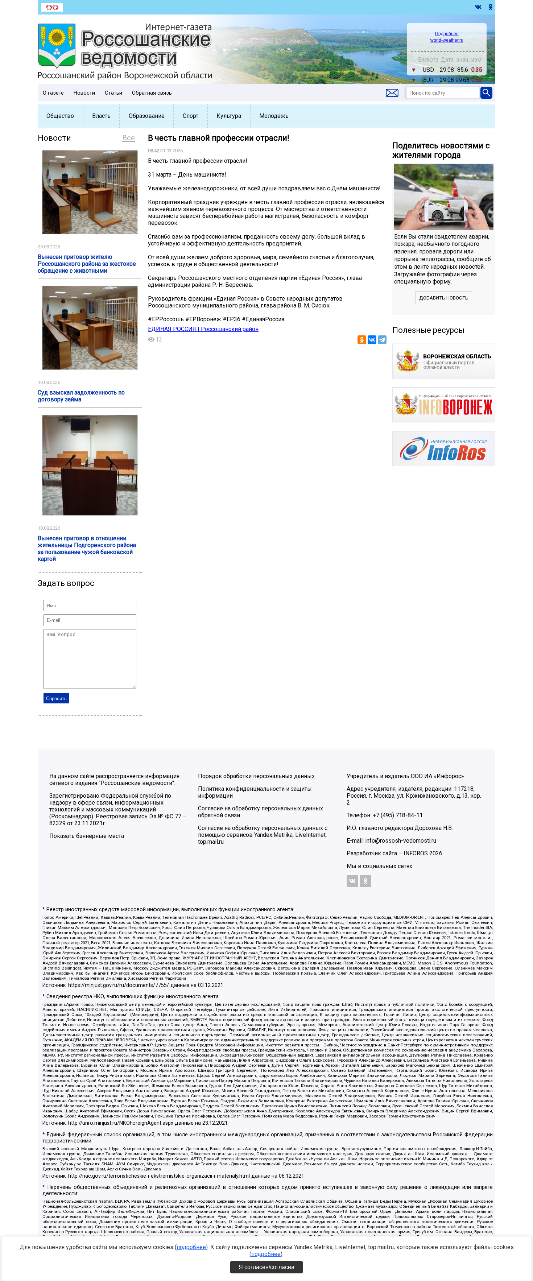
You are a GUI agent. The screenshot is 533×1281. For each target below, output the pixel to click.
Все (128, 137)
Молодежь (274, 115)
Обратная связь (152, 93)
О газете (53, 93)
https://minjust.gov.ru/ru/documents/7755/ (118, 985)
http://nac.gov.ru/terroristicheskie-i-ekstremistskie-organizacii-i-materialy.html (159, 1176)
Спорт (190, 115)
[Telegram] (382, 339)
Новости (84, 93)
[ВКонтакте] (372, 339)
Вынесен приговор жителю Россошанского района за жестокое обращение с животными (87, 263)
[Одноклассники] (362, 339)
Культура (228, 115)
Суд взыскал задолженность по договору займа (81, 396)
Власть (101, 115)
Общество (60, 115)
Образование (147, 115)
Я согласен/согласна (266, 1267)
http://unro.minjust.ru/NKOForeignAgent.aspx (120, 1123)
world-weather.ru (446, 40)
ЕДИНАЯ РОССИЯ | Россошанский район (203, 329)
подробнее (191, 1247)
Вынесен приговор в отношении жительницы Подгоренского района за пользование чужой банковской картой (87, 548)
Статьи (113, 93)
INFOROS (416, 853)
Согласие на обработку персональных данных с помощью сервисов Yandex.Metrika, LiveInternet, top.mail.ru (262, 835)
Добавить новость (443, 298)
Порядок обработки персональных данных (256, 776)
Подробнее (447, 33)
